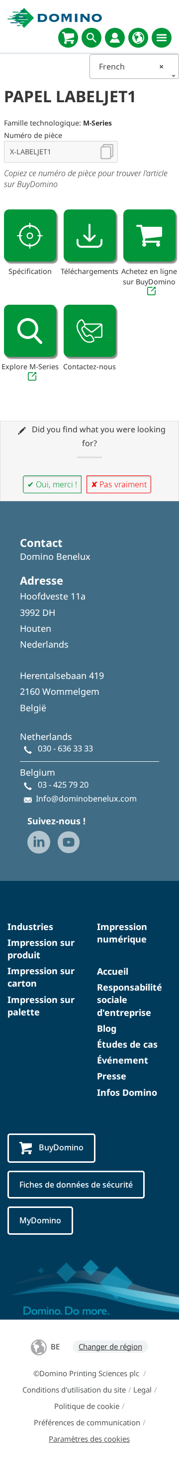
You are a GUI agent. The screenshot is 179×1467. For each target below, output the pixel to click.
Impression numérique (122, 933)
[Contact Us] (90, 331)
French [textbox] (131, 66)
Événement (122, 1060)
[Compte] (115, 38)
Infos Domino (127, 1092)
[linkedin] (38, 842)
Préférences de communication (87, 1422)
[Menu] (162, 38)
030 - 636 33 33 (65, 748)
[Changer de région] (138, 38)
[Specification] (30, 235)
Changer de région (110, 1346)
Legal (142, 1390)
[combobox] (134, 66)
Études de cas (127, 1044)
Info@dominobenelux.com (86, 798)
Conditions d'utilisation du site (74, 1390)
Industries (30, 927)
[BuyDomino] (68, 38)
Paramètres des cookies (89, 1439)
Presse (111, 1076)
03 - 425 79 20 (63, 784)
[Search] (91, 38)
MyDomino (40, 1220)
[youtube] (68, 842)
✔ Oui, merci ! (52, 484)
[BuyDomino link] (149, 235)
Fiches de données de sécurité (76, 1184)
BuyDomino (61, 1147)
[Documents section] (90, 235)
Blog (106, 1028)
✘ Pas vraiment (119, 484)
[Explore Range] (30, 331)
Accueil (112, 971)
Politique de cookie (86, 1406)
